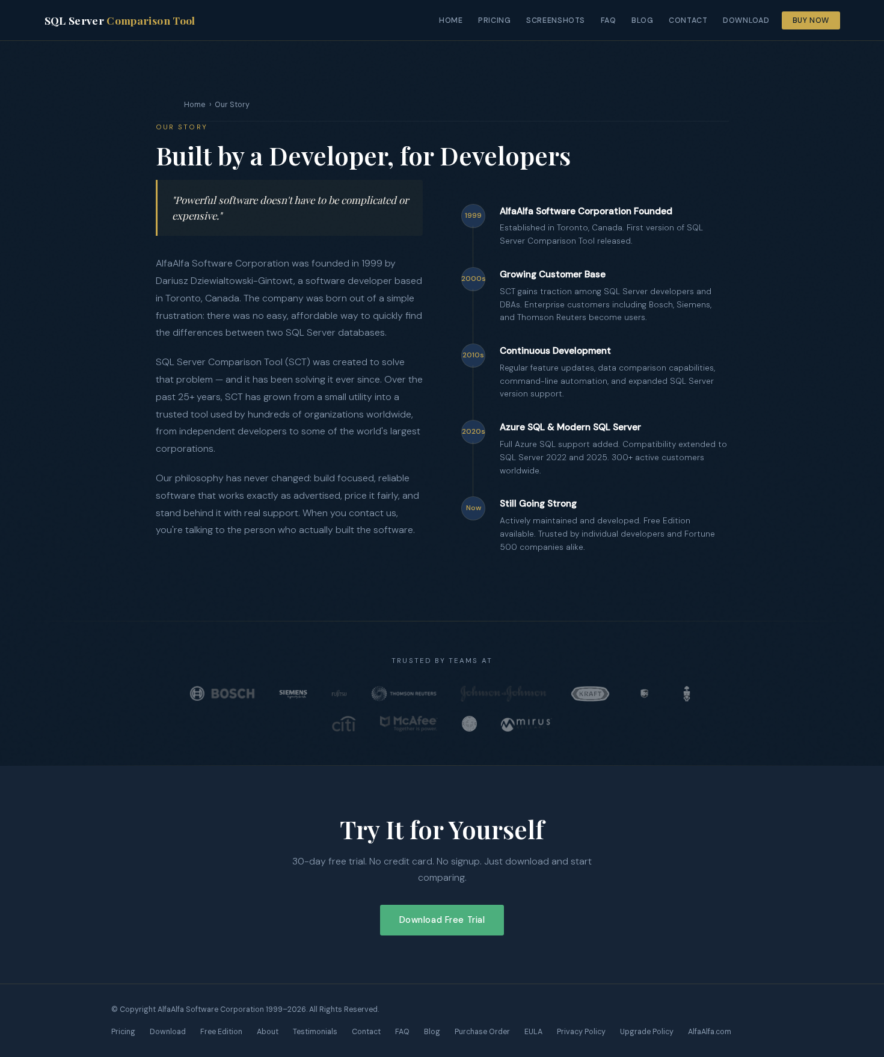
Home (451, 20)
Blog (642, 20)
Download (746, 20)
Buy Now (811, 20)
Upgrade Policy (647, 1032)
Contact (688, 20)
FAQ (608, 20)
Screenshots (555, 20)
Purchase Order (482, 1032)
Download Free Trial (442, 919)
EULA (533, 1032)
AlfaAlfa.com (709, 1032)
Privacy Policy (581, 1032)
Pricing (494, 20)
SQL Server (120, 20)
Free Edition (221, 1032)
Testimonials (315, 1032)
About (267, 1032)
